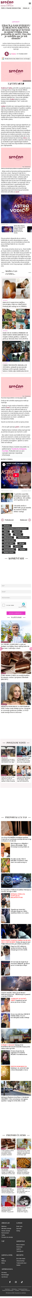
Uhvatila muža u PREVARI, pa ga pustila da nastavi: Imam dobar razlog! (22, 508)
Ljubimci (18, 1249)
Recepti (19, 1255)
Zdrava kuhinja (20, 1260)
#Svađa (21, 543)
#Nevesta (18, 534)
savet (17, 192)
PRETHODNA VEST (7, 491)
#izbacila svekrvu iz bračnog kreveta (15, 528)
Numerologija (5, 1274)
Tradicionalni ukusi (21, 1263)
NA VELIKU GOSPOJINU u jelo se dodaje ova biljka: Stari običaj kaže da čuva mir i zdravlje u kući (15, 646)
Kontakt (17, 1290)
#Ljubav (22, 549)
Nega (3, 1258)
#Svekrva (7, 525)
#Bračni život (8, 537)
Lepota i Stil (7, 1255)
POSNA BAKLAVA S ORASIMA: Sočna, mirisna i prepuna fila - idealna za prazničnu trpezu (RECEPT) (23, 1172)
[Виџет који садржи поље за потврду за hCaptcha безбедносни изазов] (14, 605)
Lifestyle (20, 1241)
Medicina (4, 1226)
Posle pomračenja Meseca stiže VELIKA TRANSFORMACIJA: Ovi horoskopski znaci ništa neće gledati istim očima (8, 1191)
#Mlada (6, 534)
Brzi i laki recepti (20, 1258)
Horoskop (4, 704)
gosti (17, 427)
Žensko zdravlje (6, 1230)
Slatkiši (3, 673)
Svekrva (4, 88)
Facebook (15, 449)
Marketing (14, 1289)
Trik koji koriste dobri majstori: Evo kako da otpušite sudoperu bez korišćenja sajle (23, 1152)
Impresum (7, 1289)
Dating (18, 1230)
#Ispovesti (17, 531)
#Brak (6, 531)
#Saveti (6, 546)
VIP (2, 1205)
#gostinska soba (9, 540)
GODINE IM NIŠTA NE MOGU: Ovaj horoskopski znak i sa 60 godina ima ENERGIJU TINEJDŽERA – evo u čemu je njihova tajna (23, 1191)
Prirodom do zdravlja (7, 1237)
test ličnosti (5, 1277)
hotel (8, 407)
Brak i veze (4, 756)
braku (12, 99)
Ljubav (3, 106)
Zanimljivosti (5, 642)
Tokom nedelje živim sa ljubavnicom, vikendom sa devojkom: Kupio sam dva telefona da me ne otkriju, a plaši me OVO (23, 779)
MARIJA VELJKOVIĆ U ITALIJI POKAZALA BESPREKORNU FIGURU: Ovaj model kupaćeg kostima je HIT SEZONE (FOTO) (8, 1210)
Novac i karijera (20, 1244)
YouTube (5, 451)
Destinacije (19, 1247)
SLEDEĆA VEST (26, 491)
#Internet (18, 546)
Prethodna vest (9, 520)
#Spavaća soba (22, 537)
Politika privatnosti (25, 1290)
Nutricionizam (5, 1233)
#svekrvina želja (9, 549)
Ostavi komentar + (16, 613)
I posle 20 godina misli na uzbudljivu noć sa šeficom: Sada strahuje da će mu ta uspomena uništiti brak (23, 760)
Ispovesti (16, 22)
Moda (3, 1263)
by (12, 54)
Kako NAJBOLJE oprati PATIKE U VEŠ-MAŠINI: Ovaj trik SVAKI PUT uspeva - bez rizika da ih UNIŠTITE (23, 1210)
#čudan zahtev (8, 543)
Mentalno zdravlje (6, 1228)
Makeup (4, 1260)
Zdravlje (26, 8)
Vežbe (3, 1235)
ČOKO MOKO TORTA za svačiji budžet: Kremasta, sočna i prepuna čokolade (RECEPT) (15, 677)
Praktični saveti (21, 1148)
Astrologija (7, 1269)
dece (25, 138)
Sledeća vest (23, 520)
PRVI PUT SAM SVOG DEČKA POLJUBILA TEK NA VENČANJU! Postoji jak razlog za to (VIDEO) (15, 304)
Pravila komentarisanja (7, 1290)
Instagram (22, 449)
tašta (10, 88)
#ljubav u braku (8, 552)
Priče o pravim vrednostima (11, 8)
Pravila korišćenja (22, 1289)
